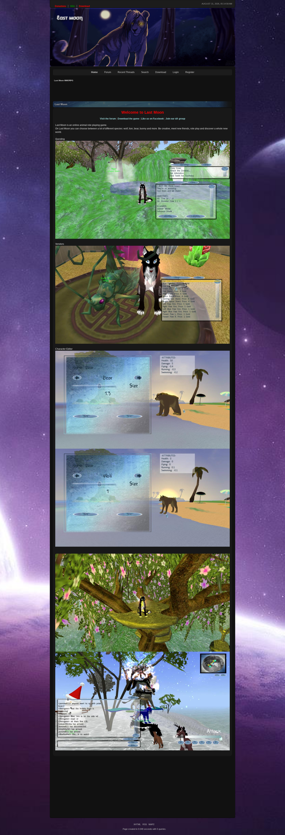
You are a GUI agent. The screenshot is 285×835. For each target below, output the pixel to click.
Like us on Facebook (152, 118)
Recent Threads (126, 72)
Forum (107, 72)
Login (176, 72)
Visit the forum (108, 118)
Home (94, 72)
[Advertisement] (123, 92)
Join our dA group (175, 118)
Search (145, 72)
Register (189, 72)
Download (160, 72)
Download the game (128, 118)
